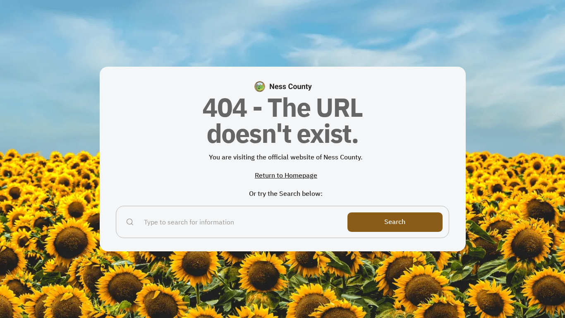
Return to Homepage (286, 175)
